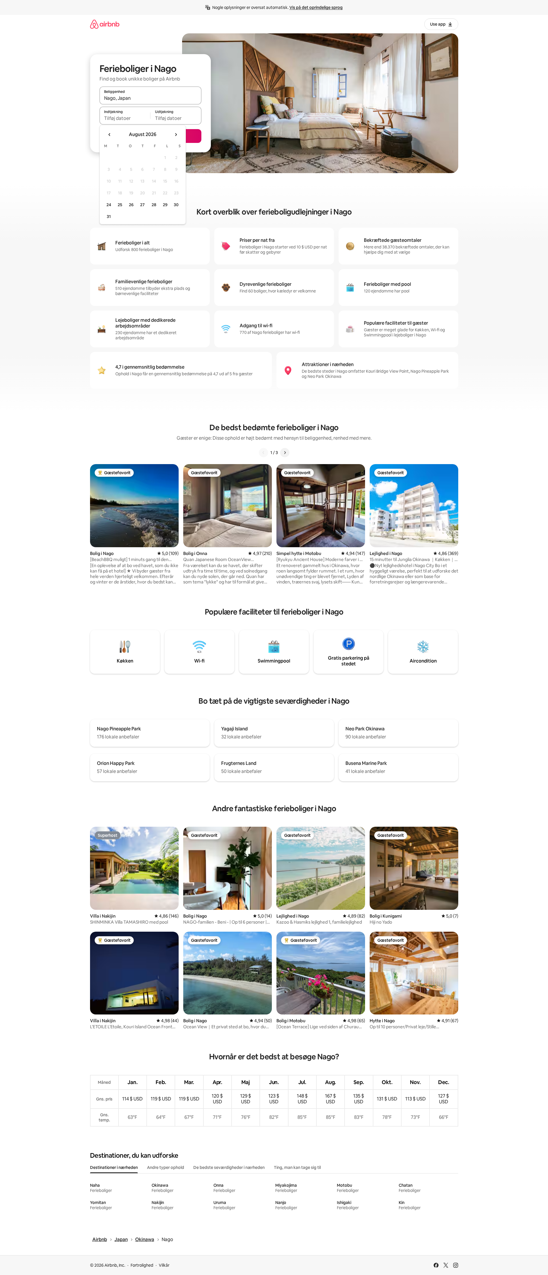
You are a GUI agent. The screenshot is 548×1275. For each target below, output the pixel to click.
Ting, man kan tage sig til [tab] (297, 1167)
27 (142, 204)
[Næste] (284, 452)
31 (109, 216)
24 (108, 204)
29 (165, 204)
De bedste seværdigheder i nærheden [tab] (229, 1167)
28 (154, 204)
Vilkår (164, 1265)
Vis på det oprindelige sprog (316, 7)
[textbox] (125, 118)
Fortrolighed (142, 1265)
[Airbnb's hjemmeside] (104, 24)
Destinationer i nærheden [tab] (114, 1167)
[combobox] (150, 98)
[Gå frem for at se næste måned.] (175, 134)
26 (131, 204)
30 (176, 204)
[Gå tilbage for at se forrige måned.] (109, 134)
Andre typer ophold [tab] (165, 1167)
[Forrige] (263, 452)
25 (120, 204)
